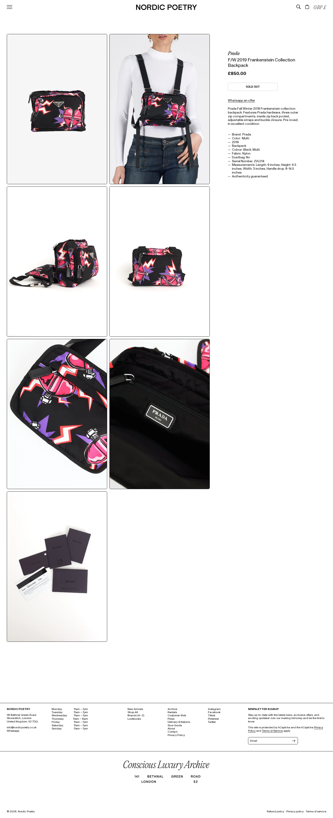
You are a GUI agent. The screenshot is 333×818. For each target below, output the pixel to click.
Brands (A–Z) (136, 715)
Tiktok (211, 715)
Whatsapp (13, 731)
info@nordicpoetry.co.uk (21, 727)
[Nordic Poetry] (166, 9)
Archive (172, 709)
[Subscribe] (293, 740)
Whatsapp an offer (241, 100)
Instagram (214, 709)
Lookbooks (134, 719)
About (171, 729)
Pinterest (213, 719)
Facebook (214, 712)
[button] (298, 7)
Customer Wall (177, 715)
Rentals (172, 712)
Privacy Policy (176, 735)
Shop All (133, 712)
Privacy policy (295, 811)
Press (171, 719)
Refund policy (275, 811)
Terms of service (316, 811)
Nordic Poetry (26, 811)
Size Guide (175, 725)
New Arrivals (135, 709)
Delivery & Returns (179, 722)
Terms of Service (272, 731)
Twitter (212, 722)
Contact (172, 732)
